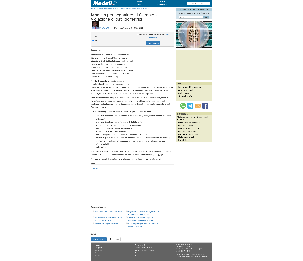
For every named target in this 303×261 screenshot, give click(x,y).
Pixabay (94, 168)
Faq (136, 255)
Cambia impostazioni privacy (144, 250)
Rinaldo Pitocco (106, 27)
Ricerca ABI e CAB (185, 96)
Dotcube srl (188, 244)
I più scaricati (183, 99)
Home (93, 8)
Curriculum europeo (185, 125)
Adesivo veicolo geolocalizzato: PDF (108, 223)
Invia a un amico (99, 239)
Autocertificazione (163, 4)
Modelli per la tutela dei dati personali (107, 8)
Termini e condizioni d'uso (143, 248)
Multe (139, 4)
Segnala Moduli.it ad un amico (189, 87)
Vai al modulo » (153, 43)
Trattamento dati (140, 245)
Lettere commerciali (185, 90)
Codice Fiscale (183, 93)
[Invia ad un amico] (198, 108)
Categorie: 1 (99, 248)
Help (136, 253)
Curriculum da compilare (187, 131)
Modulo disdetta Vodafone (188, 137)
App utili (98, 245)
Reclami (163, 1)
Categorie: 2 (99, 250)
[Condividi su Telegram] (190, 108)
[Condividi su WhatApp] (183, 108)
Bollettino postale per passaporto (190, 134)
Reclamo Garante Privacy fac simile (108, 211)
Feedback (115, 239)
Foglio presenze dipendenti (188, 128)
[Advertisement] (154, 65)
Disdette (139, 1)
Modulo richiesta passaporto (189, 122)
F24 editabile (183, 140)
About (97, 253)
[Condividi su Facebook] (205, 108)
